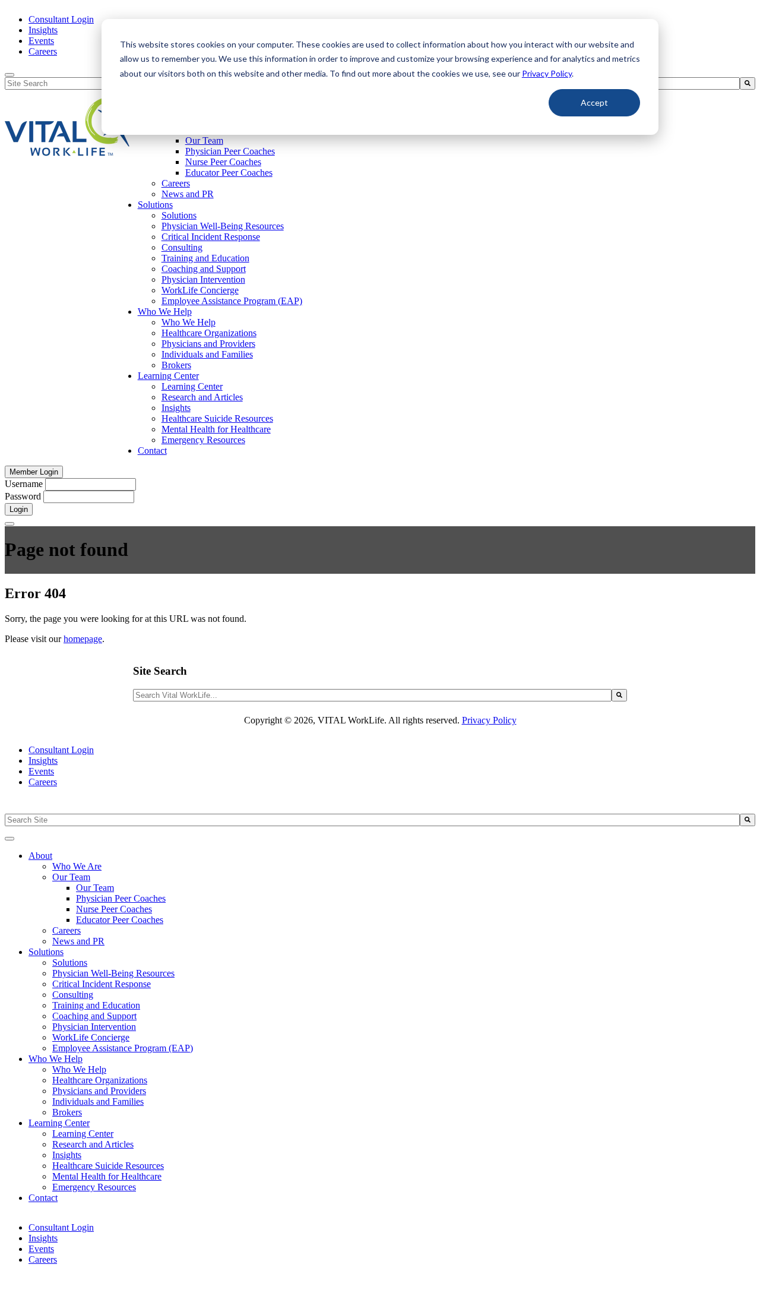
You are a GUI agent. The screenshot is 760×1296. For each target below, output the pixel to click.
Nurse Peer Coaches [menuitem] (223, 162)
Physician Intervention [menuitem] (203, 279)
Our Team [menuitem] (204, 140)
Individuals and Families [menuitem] (207, 354)
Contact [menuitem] (152, 450)
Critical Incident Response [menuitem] (211, 237)
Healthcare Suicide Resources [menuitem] (217, 418)
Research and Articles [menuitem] (202, 397)
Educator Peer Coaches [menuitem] (229, 172)
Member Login (34, 471)
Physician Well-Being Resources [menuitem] (223, 226)
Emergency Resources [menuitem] (203, 440)
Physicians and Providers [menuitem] (208, 344)
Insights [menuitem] (43, 30)
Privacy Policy (547, 73)
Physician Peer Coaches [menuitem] (230, 151)
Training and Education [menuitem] (205, 258)
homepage (83, 639)
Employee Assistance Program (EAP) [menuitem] (232, 301)
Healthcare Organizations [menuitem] (209, 333)
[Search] (747, 83)
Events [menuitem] (41, 41)
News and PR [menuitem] (188, 194)
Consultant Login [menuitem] (61, 19)
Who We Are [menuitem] (77, 866)
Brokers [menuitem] (176, 365)
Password (23, 496)
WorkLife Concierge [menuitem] (200, 290)
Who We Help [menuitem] (165, 311)
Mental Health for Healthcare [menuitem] (216, 429)
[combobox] (372, 695)
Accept (594, 102)
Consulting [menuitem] (182, 247)
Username (24, 484)
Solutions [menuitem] (155, 205)
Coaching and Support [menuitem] (204, 269)
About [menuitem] (40, 856)
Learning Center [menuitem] (168, 376)
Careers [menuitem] (42, 51)
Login (19, 509)
